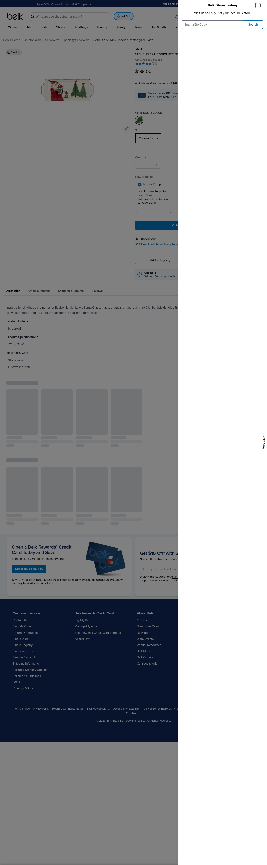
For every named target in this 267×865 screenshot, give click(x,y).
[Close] (258, 5)
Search (253, 25)
